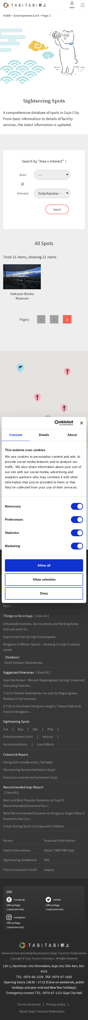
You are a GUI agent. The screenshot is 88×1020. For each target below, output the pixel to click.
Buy (20, 729)
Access (8, 840)
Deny (44, 593)
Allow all (44, 565)
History (48, 736)
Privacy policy (56, 1004)
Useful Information (17, 850)
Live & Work (45, 744)
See (35, 729)
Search (57, 209)
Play (50, 729)
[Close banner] (81, 422)
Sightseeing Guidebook (20, 860)
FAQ (47, 860)
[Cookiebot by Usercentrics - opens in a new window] (55, 423)
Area (22, 175)
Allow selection (44, 579)
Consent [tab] (15, 435)
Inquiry (49, 869)
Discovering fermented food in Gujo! (29, 769)
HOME (7, 15)
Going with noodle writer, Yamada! (27, 762)
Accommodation (15, 744)
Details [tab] (44, 435)
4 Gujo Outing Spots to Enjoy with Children (33, 826)
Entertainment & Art (26, 15)
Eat (5, 729)
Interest (23, 193)
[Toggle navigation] (82, 5)
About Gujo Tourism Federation (42, 1011)
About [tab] (72, 435)
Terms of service (29, 1004)
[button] (67, 372)
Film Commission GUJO (20, 869)
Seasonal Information (59, 840)
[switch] (77, 519)
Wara (6, 606)
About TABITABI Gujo (59, 850)
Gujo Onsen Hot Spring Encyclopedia (29, 637)
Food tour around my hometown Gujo (30, 777)
